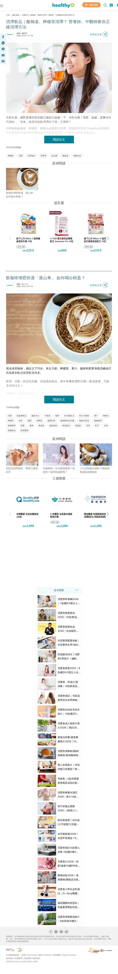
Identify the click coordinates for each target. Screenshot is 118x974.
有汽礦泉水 (69, 415)
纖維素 (65, 155)
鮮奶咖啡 (25, 430)
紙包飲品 (66, 425)
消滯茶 (43, 155)
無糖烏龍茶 (84, 420)
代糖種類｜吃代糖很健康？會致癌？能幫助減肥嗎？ (59, 470)
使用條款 (9, 958)
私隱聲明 (18, 958)
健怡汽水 (35, 415)
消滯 (21, 155)
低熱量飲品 (22, 415)
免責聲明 (27, 958)
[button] (100, 34)
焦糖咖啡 (12, 425)
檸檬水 (106, 415)
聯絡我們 (36, 958)
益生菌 (54, 155)
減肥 (29, 420)
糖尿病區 (53, 425)
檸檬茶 (11, 155)
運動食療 (15, 15)
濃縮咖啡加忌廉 (67, 420)
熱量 (23, 425)
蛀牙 (97, 425)
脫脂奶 (78, 425)
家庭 (40, 955)
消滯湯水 (31, 155)
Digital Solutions (69, 955)
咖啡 (57, 415)
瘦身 (31, 425)
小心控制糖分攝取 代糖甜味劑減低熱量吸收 (95, 470)
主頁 (8, 15)
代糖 (10, 415)
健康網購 (93, 4)
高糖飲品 (12, 430)
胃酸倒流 (77, 155)
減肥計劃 (51, 420)
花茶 (88, 425)
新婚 (23, 955)
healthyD (48, 955)
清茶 (21, 420)
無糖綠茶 (98, 420)
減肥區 (39, 420)
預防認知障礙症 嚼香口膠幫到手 (22, 470)
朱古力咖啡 (84, 415)
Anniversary (32, 955)
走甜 (106, 425)
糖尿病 (41, 425)
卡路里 (47, 415)
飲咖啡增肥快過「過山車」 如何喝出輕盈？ (20, 194)
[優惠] (112, 4)
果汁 (96, 415)
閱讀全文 (59, 139)
